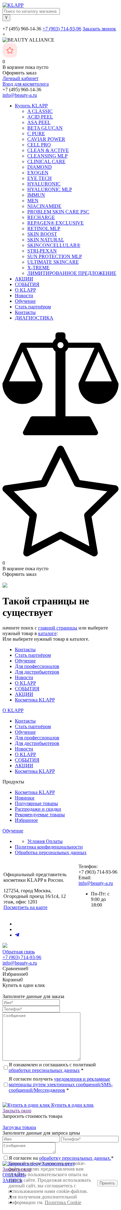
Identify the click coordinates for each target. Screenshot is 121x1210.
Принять (107, 1183)
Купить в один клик (72, 1105)
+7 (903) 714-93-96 (62, 28)
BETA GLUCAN (45, 128)
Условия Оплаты (45, 841)
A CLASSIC (40, 111)
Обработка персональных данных (51, 852)
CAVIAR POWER (46, 139)
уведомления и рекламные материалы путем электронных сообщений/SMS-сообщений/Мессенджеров (61, 1084)
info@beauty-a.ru (19, 95)
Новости (24, 295)
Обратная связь (18, 951)
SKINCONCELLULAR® (53, 245)
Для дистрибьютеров (37, 671)
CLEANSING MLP (47, 156)
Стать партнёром (33, 306)
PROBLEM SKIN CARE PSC (58, 211)
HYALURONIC (43, 183)
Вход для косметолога (25, 84)
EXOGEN (37, 172)
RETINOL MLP (43, 228)
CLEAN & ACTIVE (48, 150)
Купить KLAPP (31, 105)
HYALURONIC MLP (49, 189)
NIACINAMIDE (44, 206)
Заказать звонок (99, 28)
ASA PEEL (39, 122)
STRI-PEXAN (42, 250)
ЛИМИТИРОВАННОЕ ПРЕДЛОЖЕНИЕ (71, 273)
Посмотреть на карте (25, 907)
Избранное (26, 820)
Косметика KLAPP (35, 699)
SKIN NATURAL (45, 239)
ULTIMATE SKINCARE (53, 262)
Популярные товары (36, 803)
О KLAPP (25, 290)
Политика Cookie (63, 1202)
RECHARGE (41, 217)
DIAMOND (39, 167)
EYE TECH (39, 178)
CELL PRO (39, 144)
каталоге (47, 633)
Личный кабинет (20, 78)
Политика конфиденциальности (49, 846)
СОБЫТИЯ (27, 284)
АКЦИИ (24, 278)
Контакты (25, 312)
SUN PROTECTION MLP (54, 256)
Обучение (25, 301)
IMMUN (36, 195)
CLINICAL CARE (46, 161)
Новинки (24, 797)
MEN (32, 200)
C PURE (36, 133)
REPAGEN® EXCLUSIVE (55, 223)
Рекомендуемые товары (40, 814)
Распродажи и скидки (38, 809)
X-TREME (38, 267)
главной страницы (57, 627)
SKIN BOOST (42, 234)
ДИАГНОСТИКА (34, 317)
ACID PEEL (40, 116)
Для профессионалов (37, 666)
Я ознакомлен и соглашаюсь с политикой (52, 1067)
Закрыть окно (16, 1110)
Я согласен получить (61, 1084)
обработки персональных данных (44, 1070)
